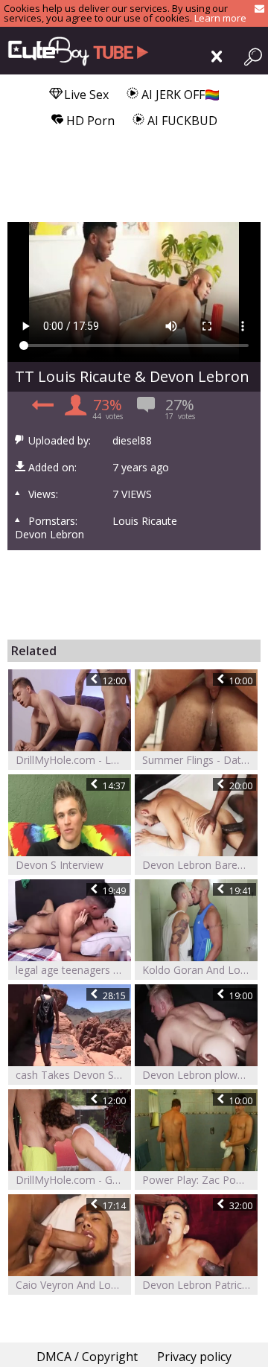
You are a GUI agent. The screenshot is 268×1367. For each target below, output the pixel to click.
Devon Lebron (49, 534)
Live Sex (85, 94)
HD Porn (89, 120)
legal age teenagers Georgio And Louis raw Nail (73, 970)
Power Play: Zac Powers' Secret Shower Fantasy (200, 1180)
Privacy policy (194, 1357)
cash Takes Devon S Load (73, 1075)
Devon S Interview (59, 865)
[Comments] (40, 409)
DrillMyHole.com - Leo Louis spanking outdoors (73, 760)
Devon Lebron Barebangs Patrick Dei (200, 865)
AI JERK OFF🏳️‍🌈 (179, 94)
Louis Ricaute (144, 521)
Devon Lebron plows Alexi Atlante (200, 1075)
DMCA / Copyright (87, 1357)
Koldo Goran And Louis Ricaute (200, 970)
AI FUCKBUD (180, 120)
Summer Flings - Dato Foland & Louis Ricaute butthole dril (200, 760)
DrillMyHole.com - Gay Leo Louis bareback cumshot (73, 1180)
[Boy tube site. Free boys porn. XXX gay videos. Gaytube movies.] (74, 50)
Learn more (220, 18)
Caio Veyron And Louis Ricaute (73, 1285)
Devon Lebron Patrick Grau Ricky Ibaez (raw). (200, 1285)
